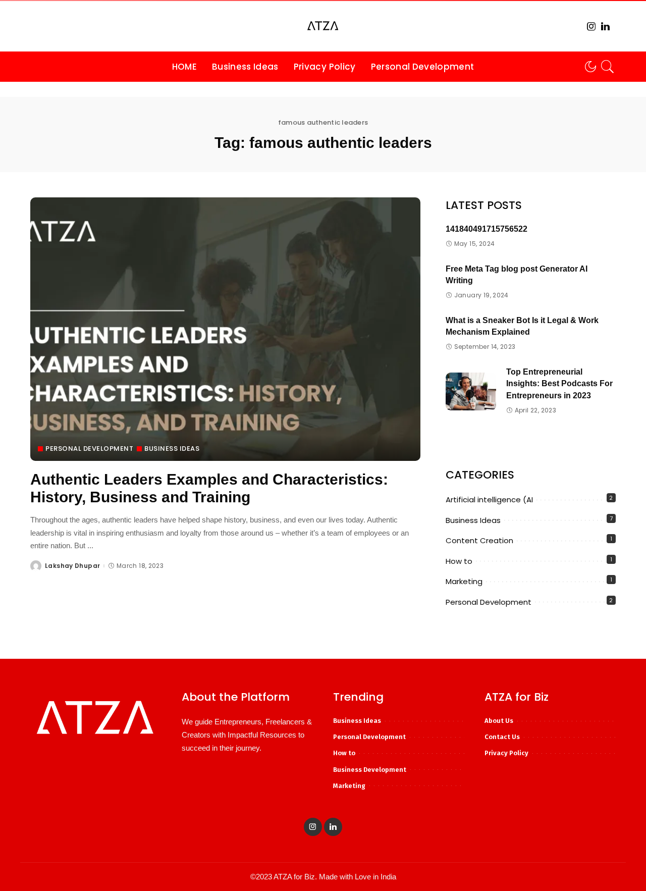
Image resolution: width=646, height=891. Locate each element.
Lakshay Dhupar (72, 566)
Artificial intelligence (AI (489, 499)
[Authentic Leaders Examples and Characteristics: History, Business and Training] (225, 329)
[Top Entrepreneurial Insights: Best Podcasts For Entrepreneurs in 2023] (471, 391)
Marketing (464, 581)
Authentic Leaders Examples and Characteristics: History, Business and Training (209, 488)
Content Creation (479, 540)
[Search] (608, 66)
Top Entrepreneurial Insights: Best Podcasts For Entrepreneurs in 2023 (559, 384)
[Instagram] (591, 26)
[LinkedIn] (605, 26)
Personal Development (89, 448)
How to (459, 561)
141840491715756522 (486, 229)
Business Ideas (171, 448)
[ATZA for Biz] (323, 26)
